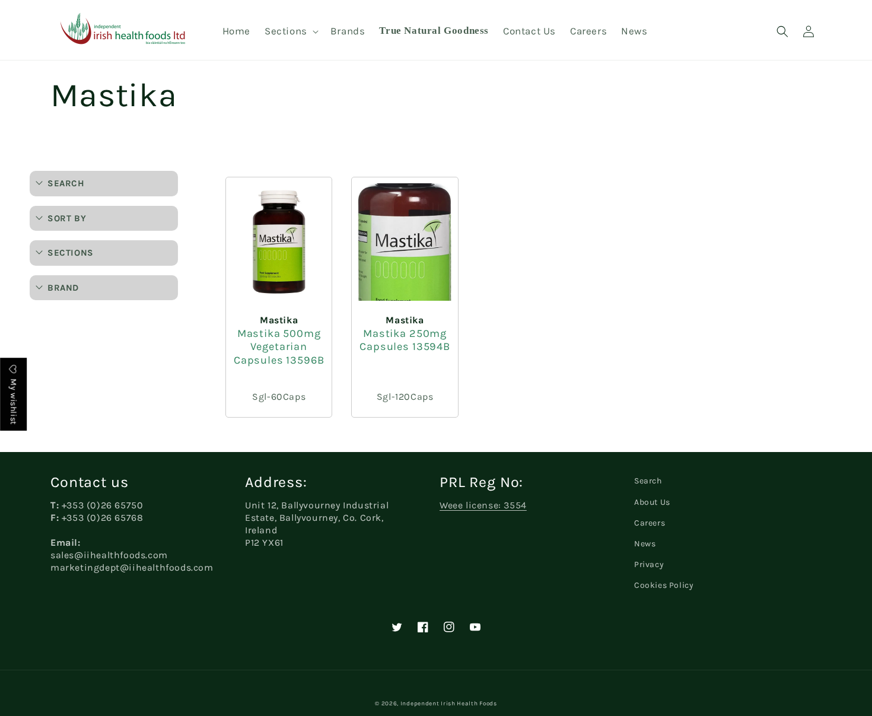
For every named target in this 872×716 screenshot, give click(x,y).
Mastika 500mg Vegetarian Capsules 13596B (279, 346)
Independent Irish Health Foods (448, 703)
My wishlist (13, 401)
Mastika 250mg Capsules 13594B (404, 340)
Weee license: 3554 (483, 505)
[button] (290, 30)
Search (648, 481)
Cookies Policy (663, 585)
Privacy (649, 564)
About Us (652, 502)
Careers (649, 523)
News (644, 544)
